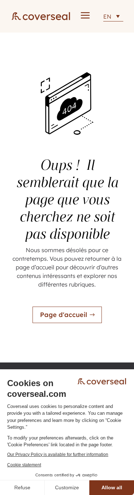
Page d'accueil (63, 315)
